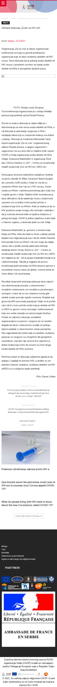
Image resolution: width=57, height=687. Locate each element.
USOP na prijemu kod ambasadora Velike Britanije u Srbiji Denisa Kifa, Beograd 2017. (28, 408)
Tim (3, 549)
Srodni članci (27, 421)
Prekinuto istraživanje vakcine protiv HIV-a (25, 469)
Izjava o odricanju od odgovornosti (18, 559)
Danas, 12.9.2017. (17, 41)
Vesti (13, 18)
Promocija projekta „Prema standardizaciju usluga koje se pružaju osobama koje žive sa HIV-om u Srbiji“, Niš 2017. (28, 391)
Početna (5, 18)
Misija (4, 546)
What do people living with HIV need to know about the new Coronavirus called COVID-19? (27, 503)
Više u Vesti (27, 425)
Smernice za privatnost (13, 555)
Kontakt (5, 552)
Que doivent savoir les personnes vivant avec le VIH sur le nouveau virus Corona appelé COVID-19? (28, 485)
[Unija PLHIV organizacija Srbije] (28, 3)
